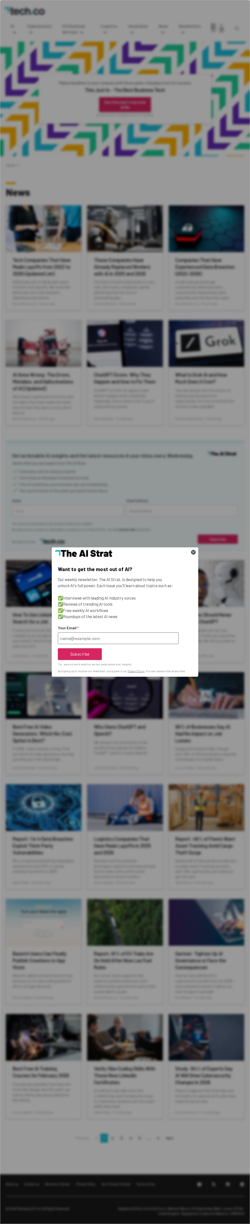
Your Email (68, 628)
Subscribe (80, 653)
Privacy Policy (136, 671)
